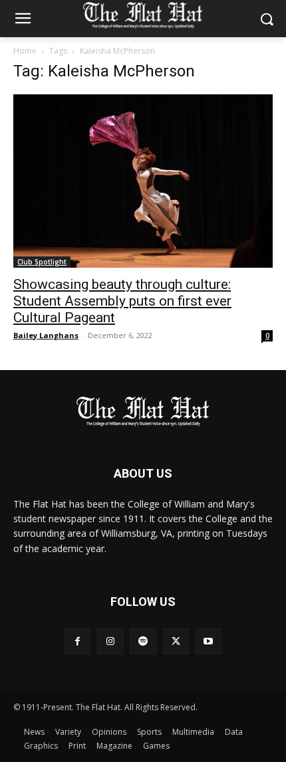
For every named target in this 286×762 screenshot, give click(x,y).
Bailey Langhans (45, 335)
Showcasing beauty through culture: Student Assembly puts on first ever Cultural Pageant (122, 301)
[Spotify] (143, 641)
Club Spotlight (42, 261)
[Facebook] (77, 641)
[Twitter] (176, 641)
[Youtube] (208, 641)
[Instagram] (110, 641)
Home (25, 50)
